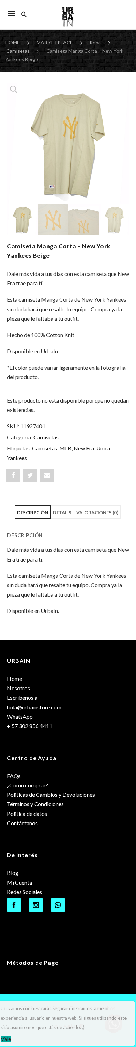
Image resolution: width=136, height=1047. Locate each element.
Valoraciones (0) (97, 512)
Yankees (17, 458)
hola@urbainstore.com (34, 707)
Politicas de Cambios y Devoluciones (51, 794)
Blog (12, 872)
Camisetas (18, 51)
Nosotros (18, 688)
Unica (103, 448)
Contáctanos (22, 823)
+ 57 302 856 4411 (29, 726)
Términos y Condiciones (35, 804)
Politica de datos (27, 813)
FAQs (14, 775)
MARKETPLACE (55, 42)
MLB (65, 448)
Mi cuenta (120, 10)
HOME (12, 42)
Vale (6, 1039)
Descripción (32, 512)
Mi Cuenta (19, 882)
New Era (84, 448)
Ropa (95, 42)
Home (14, 678)
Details (62, 512)
